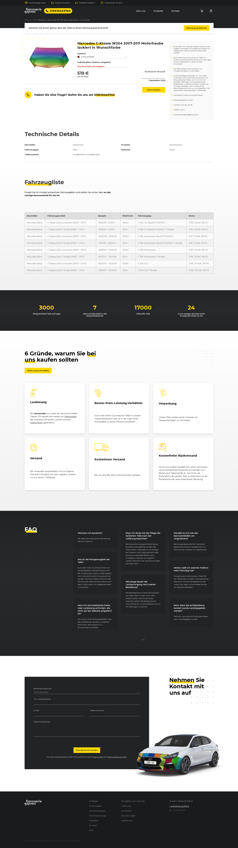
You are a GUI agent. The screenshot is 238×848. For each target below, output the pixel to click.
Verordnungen (128, 816)
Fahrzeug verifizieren (196, 28)
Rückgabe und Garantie (133, 801)
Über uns (140, 11)
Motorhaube (95, 806)
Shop (35, 20)
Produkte (158, 11)
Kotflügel (93, 801)
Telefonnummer (97, 711)
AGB (91, 830)
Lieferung (126, 806)
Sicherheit (126, 811)
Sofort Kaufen (153, 90)
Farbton (81, 53)
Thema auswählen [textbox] (41, 692)
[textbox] (102, 57)
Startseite (28, 20)
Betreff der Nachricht (43, 689)
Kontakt (175, 11)
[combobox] (102, 57)
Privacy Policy (98, 757)
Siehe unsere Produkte (38, 371)
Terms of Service (115, 757)
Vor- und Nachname (42, 699)
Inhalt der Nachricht (42, 722)
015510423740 (60, 11)
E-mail (36, 711)
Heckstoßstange (97, 811)
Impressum (127, 820)
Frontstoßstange (97, 816)
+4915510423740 (179, 806)
